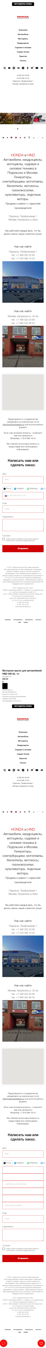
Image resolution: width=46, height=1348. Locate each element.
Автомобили (23, 34)
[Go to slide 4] (17, 128)
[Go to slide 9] (28, 128)
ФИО (4, 474)
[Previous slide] (1, 118)
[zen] (23, 67)
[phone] (4, 67)
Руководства (29, 619)
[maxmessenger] (13, 67)
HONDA (17, 155)
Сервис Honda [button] (23, 52)
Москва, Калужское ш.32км (23, 84)
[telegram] (41, 67)
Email (4, 503)
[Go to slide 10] (30, 128)
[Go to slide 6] (21, 128)
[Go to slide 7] (24, 128)
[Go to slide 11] (32, 128)
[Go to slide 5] (19, 128)
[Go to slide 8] (26, 128)
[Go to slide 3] (15, 128)
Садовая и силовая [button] (23, 47)
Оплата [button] (23, 61)
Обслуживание (18, 619)
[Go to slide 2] (13, 128)
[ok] (27, 67)
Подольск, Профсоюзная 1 (23, 81)
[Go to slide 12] (34, 128)
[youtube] (36, 67)
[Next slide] (44, 118)
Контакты (38, 619)
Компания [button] (23, 30)
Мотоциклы (23, 39)
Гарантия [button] (23, 56)
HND (31, 155)
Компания (8, 619)
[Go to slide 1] (11, 128)
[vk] (18, 67)
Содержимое (7, 517)
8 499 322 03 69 (23, 75)
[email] (9, 67)
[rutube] (32, 67)
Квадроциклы (23, 43)
